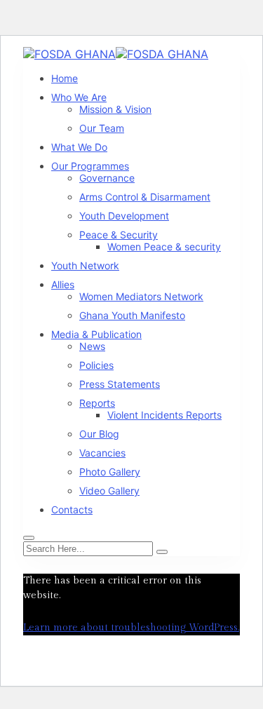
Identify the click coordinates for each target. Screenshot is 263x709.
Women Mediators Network (141, 296)
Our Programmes (90, 166)
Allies (62, 284)
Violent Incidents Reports (164, 415)
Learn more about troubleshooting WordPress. (131, 627)
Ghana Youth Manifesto (132, 315)
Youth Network (85, 265)
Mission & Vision (115, 109)
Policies (96, 365)
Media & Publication (96, 334)
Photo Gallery (109, 472)
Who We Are (79, 97)
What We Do (79, 147)
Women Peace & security (164, 246)
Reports (97, 403)
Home (64, 78)
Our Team (101, 128)
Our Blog (99, 434)
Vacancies (102, 453)
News (92, 346)
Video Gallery (109, 491)
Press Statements (119, 384)
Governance (107, 178)
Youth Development (124, 216)
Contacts (72, 509)
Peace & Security (118, 235)
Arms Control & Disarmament (144, 197)
